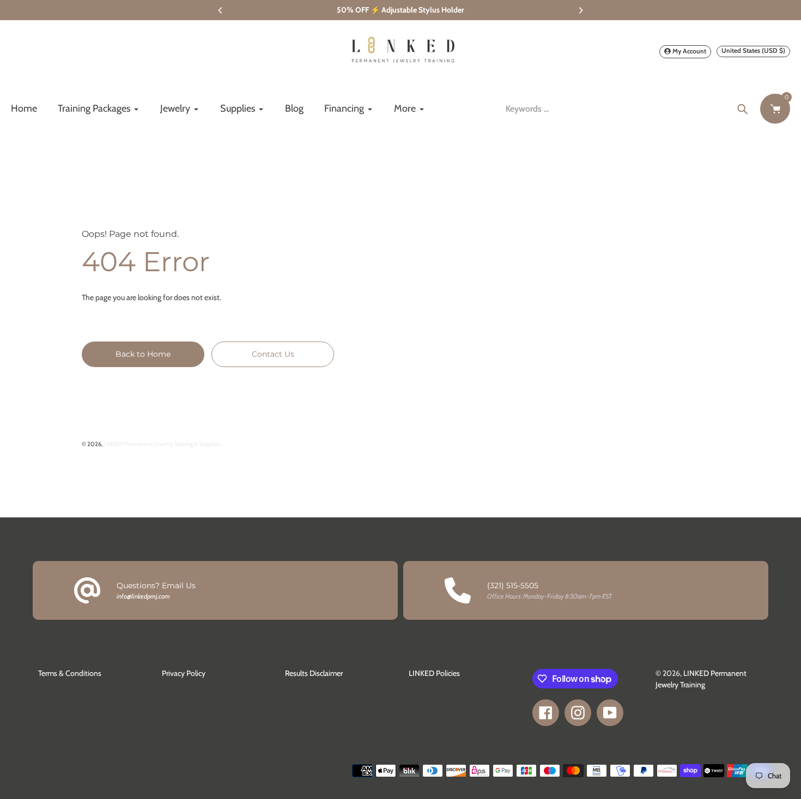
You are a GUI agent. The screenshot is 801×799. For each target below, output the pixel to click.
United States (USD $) (753, 50)
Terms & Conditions (69, 673)
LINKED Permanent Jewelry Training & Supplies (162, 444)
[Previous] (220, 10)
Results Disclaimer (314, 673)
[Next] (580, 10)
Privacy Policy (183, 673)
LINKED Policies (434, 673)
